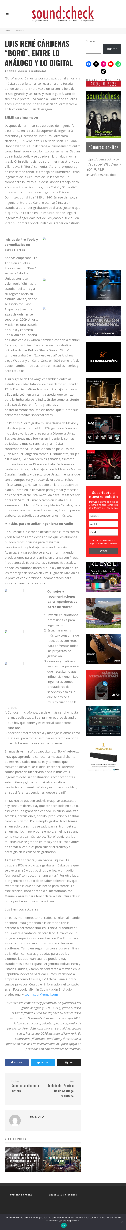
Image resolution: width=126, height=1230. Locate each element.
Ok (63, 1225)
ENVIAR (103, 550)
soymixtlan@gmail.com (41, 994)
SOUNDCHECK (11, 71)
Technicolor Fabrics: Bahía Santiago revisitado (61, 1089)
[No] (122, 1221)
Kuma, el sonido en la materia (25, 1086)
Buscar (91, 41)
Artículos (23, 71)
